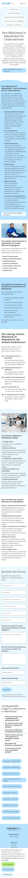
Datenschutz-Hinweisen (11, 858)
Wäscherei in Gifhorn (10, 793)
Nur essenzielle (8, 869)
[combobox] (14, 672)
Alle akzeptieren (8, 864)
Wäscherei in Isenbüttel (11, 811)
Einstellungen (7, 874)
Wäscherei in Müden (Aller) (12, 786)
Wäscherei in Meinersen (11, 774)
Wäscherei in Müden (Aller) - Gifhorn (12, 780)
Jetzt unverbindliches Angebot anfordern (13, 70)
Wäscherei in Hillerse (10, 805)
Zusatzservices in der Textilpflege (14, 21)
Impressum (4, 860)
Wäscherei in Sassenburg (11, 767)
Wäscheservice (14, 9)
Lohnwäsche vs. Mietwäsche (14, 25)
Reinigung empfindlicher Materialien (14, 17)
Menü (22, 3)
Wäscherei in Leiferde (10, 799)
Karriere (14, 845)
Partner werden (14, 836)
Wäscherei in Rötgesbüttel (12, 761)
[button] (14, 718)
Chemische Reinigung (14, 13)
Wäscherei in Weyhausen (11, 818)
